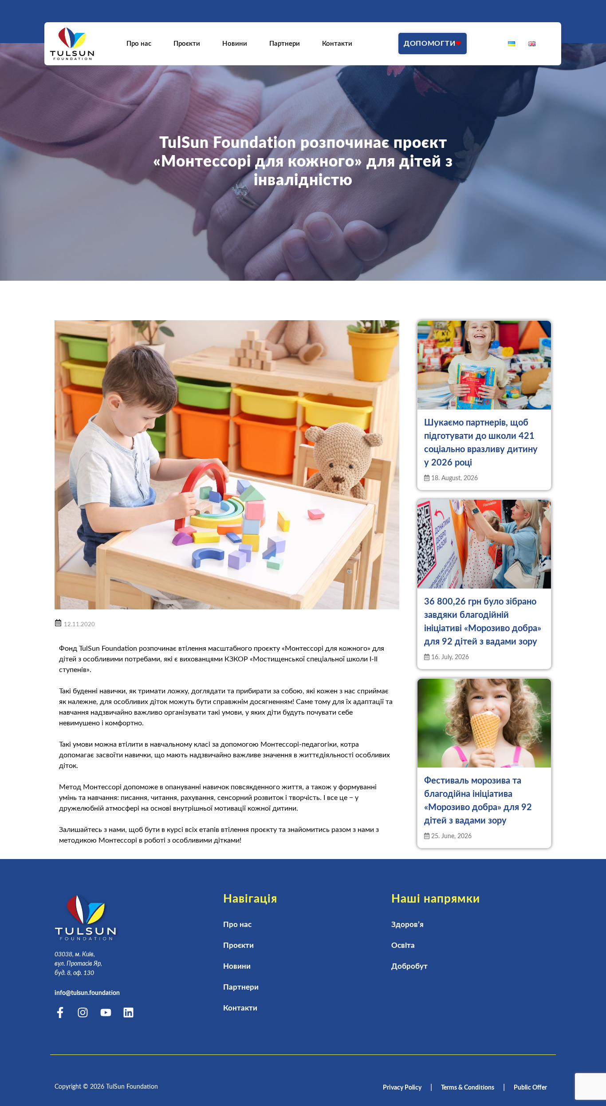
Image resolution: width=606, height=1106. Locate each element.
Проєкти (187, 43)
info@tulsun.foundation (87, 993)
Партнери (285, 43)
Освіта (403, 945)
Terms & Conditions (467, 1088)
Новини (235, 43)
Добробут (409, 966)
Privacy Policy (402, 1088)
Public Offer (530, 1088)
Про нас (139, 43)
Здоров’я (407, 924)
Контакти (338, 43)
